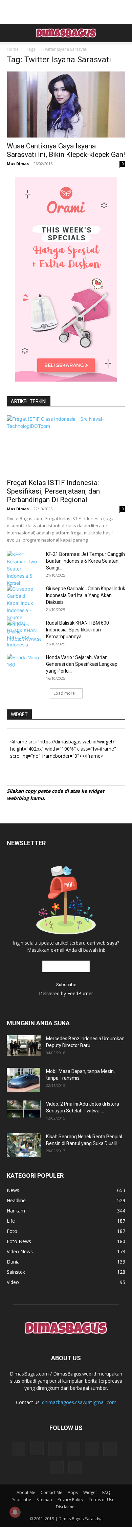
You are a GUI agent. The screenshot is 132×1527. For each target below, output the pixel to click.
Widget (90, 1492)
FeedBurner (80, 993)
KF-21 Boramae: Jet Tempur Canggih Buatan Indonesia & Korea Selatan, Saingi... (85, 560)
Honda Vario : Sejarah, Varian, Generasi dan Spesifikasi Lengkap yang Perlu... (81, 664)
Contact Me (51, 1492)
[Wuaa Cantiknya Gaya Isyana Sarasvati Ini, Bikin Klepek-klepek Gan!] (66, 104)
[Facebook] (18, 1449)
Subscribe (21, 1499)
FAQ (106, 1492)
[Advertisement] (66, 11)
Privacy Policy (70, 1499)
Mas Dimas (18, 163)
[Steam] (91, 1449)
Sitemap (44, 1499)
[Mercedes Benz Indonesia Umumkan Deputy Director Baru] (24, 1045)
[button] (11, 33)
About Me (26, 1492)
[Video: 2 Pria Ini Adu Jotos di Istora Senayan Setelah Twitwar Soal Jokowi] (24, 1109)
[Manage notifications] (14, 1512)
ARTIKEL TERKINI (28, 401)
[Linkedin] (55, 1449)
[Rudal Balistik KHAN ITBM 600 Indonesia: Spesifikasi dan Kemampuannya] (24, 634)
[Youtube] (75, 1467)
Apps (73, 1492)
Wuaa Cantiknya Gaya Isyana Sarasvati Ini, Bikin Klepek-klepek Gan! (66, 150)
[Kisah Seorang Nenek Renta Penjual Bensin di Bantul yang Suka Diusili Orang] (24, 1145)
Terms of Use (101, 1499)
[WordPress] (57, 1467)
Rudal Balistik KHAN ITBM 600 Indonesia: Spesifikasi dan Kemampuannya (77, 629)
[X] (110, 1449)
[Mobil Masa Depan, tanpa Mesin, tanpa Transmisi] (23, 1080)
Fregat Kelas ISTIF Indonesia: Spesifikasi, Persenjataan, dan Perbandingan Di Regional (53, 491)
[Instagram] (37, 1448)
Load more (64, 693)
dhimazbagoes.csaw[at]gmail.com (79, 1402)
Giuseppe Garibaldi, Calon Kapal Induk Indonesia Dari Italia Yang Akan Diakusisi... (85, 595)
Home (13, 49)
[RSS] (73, 1449)
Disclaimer (66, 1507)
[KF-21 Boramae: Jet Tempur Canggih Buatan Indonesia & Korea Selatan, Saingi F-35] (24, 568)
